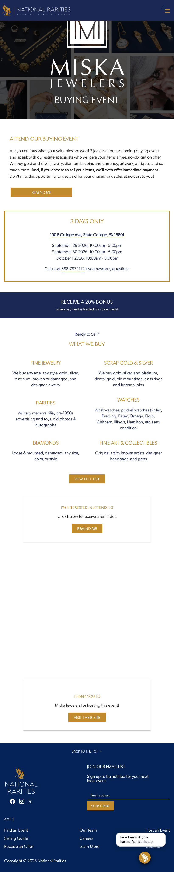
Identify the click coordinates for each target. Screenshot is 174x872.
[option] (87, 59)
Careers (86, 838)
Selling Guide (16, 838)
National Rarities (52, 860)
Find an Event (16, 830)
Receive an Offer (18, 846)
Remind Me (41, 192)
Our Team (88, 830)
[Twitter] (30, 801)
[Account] (163, 7)
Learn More (89, 846)
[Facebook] (12, 801)
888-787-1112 (72, 268)
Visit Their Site (87, 717)
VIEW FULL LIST (87, 478)
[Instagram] (21, 801)
